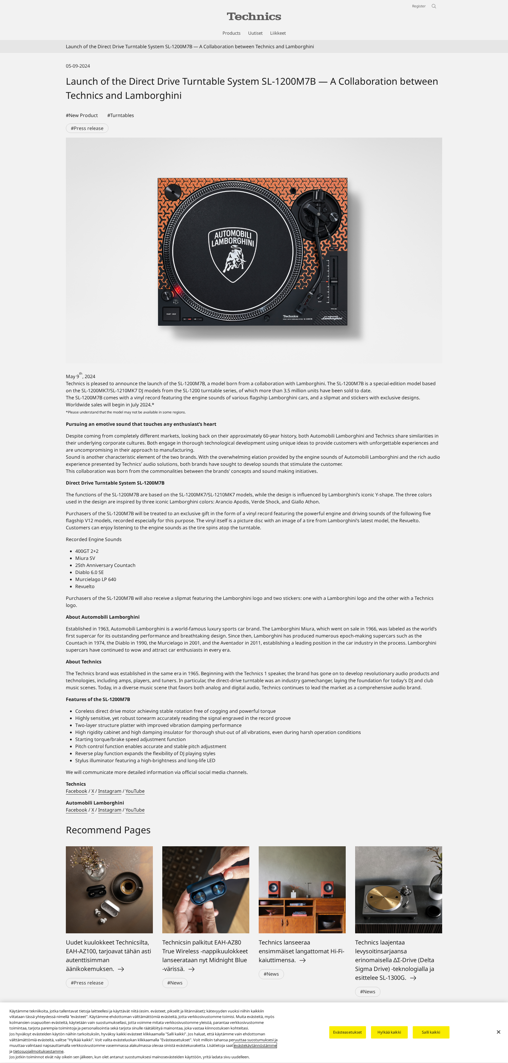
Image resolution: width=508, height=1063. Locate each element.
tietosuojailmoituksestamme (38, 1051)
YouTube (135, 791)
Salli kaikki (431, 1032)
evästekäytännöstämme (255, 1045)
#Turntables (120, 115)
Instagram (109, 791)
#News (175, 982)
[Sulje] (498, 1032)
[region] (254, 1032)
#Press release (87, 128)
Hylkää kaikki (389, 1032)
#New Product (82, 115)
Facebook (76, 791)
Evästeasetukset (347, 1032)
